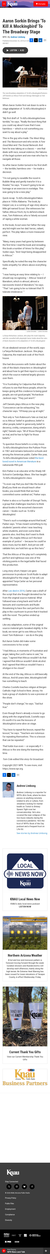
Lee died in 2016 (16, 590)
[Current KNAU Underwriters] (25, 1077)
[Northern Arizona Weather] (25, 933)
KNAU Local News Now (25, 899)
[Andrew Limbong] (8, 789)
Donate (41, 4)
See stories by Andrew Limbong (32, 833)
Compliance (10, 1215)
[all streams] (46, 1251)
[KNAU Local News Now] (25, 871)
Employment (10, 1209)
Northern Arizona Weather (25, 955)
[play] (4, 1250)
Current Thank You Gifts (25, 1052)
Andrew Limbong (18, 37)
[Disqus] (25, 1128)
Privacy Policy (10, 1198)
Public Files (9, 1204)
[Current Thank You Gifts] (25, 1016)
